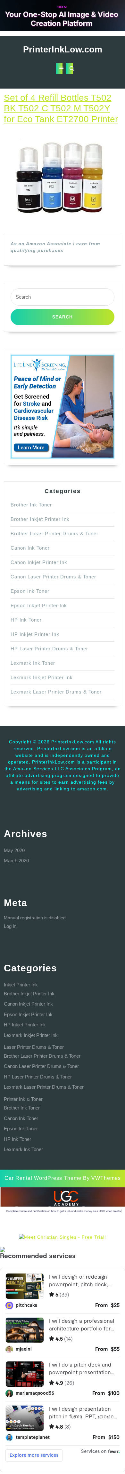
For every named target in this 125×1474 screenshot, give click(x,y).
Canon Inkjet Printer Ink (39, 562)
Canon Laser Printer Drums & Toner (53, 576)
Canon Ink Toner (30, 548)
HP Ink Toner (26, 620)
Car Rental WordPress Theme (42, 1178)
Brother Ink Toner (31, 504)
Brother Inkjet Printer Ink (40, 519)
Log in (10, 926)
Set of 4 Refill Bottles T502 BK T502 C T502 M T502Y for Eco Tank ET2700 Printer (61, 108)
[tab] (59, 68)
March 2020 (16, 860)
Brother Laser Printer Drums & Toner (54, 533)
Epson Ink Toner (30, 591)
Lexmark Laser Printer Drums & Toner (56, 691)
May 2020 (14, 850)
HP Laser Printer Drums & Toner (49, 648)
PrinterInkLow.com (62, 49)
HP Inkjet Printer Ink (35, 634)
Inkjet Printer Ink (21, 984)
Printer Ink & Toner (23, 1099)
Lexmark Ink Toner (33, 663)
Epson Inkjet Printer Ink (39, 605)
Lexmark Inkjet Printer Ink (42, 677)
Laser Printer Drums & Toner (34, 1047)
